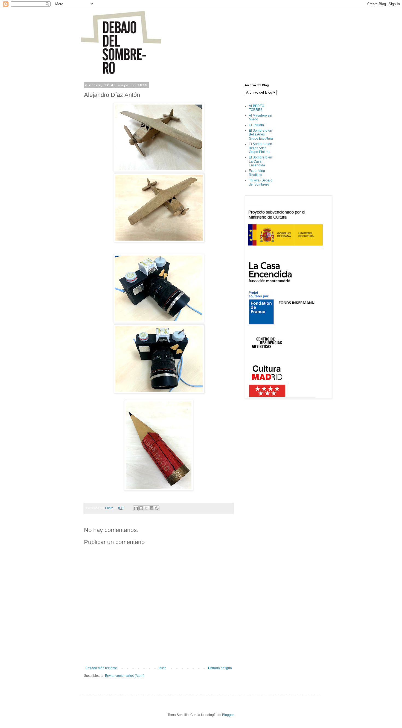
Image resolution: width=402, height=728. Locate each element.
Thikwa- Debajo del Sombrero (260, 182)
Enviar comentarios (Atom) (124, 676)
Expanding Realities (257, 173)
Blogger (228, 715)
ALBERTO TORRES (256, 108)
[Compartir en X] (146, 508)
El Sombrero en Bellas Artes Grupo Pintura (260, 148)
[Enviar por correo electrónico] (136, 508)
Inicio (163, 668)
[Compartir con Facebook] (151, 508)
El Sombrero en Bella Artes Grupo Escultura (261, 134)
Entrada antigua (220, 668)
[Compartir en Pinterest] (156, 508)
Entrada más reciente (101, 668)
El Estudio (256, 125)
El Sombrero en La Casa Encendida (260, 161)
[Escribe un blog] (141, 508)
